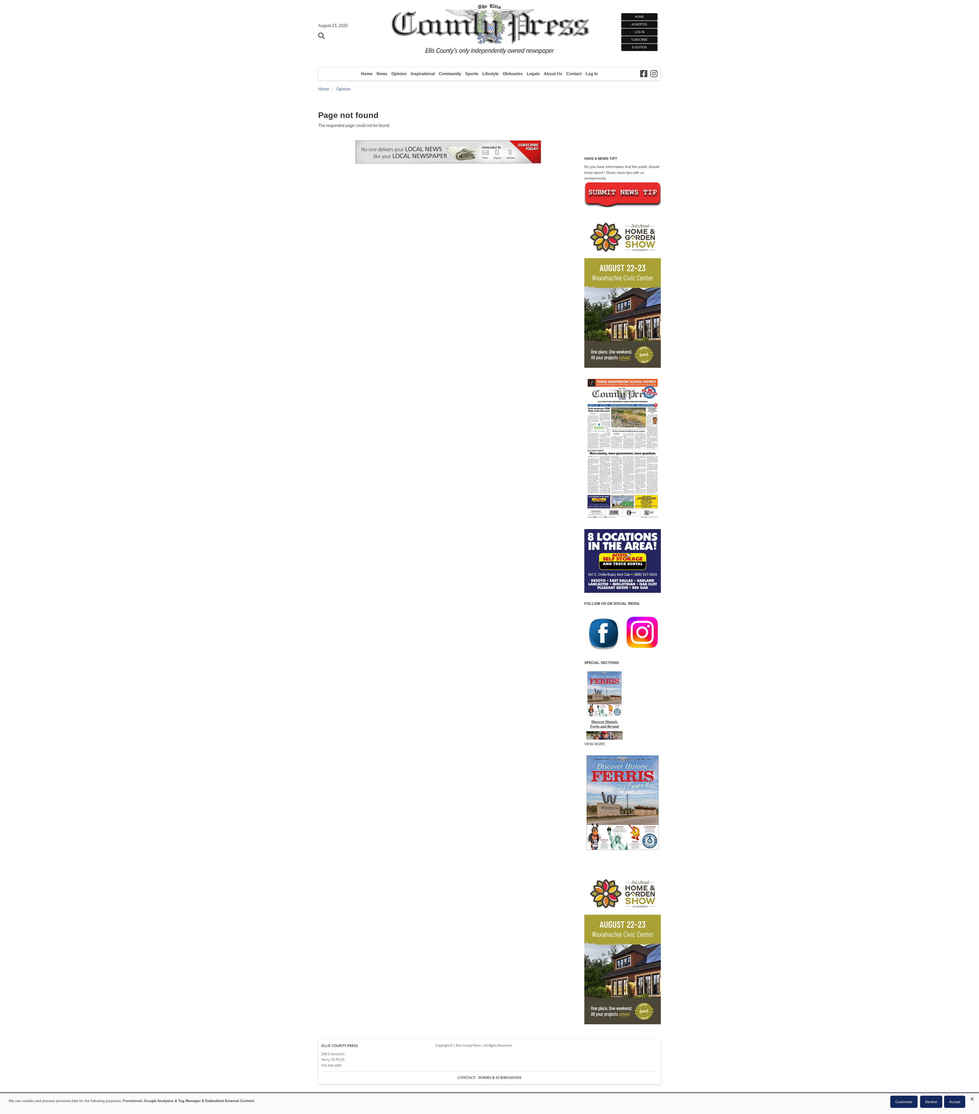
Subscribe (639, 39)
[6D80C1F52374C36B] (622, 850)
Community (450, 74)
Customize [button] (903, 1102)
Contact (574, 74)
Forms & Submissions (499, 1078)
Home (639, 17)
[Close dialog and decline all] (972, 1098)
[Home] (489, 31)
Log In (640, 32)
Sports (471, 74)
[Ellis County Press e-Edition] (622, 520)
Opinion (399, 74)
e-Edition (639, 47)
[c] (622, 947)
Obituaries (513, 74)
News (382, 74)
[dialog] (489, 1103)
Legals (533, 74)
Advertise (639, 24)
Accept (954, 1102)
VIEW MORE (594, 744)
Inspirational (423, 74)
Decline (931, 1102)
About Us (553, 74)
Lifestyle (490, 74)
